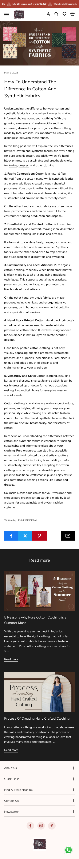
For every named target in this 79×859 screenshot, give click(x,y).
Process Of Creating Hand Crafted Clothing (37, 718)
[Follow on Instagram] (41, 826)
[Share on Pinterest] (39, 535)
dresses (24, 165)
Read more (11, 659)
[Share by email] (68, 535)
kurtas (13, 165)
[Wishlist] (65, 14)
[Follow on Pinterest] (52, 826)
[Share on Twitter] (25, 535)
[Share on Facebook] (11, 535)
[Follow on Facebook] (30, 826)
